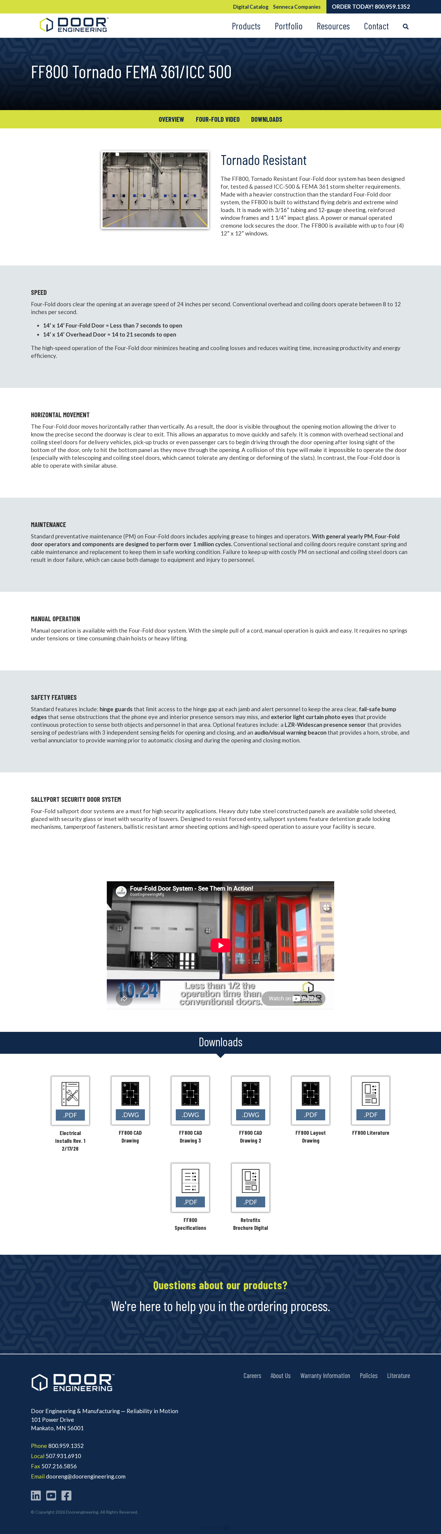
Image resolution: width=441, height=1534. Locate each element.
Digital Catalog (250, 7)
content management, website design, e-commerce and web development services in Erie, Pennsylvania (220, 1527)
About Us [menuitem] (281, 1375)
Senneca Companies (297, 7)
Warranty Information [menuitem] (325, 1375)
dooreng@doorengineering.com (85, 1476)
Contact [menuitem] (376, 25)
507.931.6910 (63, 1455)
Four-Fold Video (218, 119)
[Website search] (406, 25)
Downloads (266, 119)
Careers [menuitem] (252, 1375)
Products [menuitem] (246, 25)
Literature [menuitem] (398, 1375)
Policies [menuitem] (369, 1375)
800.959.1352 (392, 6)
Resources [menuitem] (333, 25)
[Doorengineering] (73, 33)
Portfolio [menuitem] (289, 25)
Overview (171, 119)
